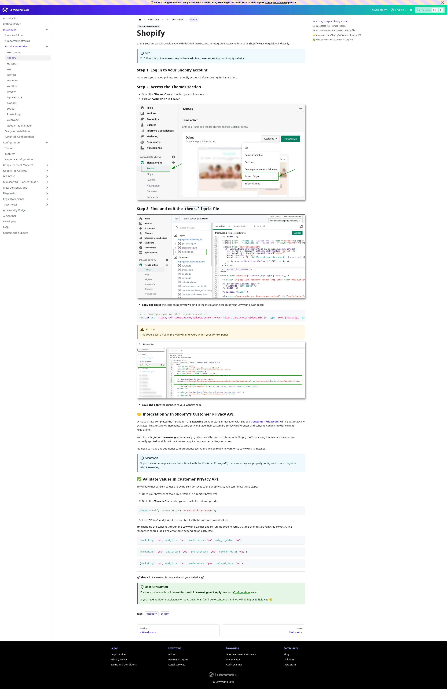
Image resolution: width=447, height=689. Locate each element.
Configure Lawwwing (277, 2)
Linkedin (289, 659)
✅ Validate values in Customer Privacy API (333, 39)
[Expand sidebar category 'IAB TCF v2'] (47, 176)
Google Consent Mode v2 (241, 654)
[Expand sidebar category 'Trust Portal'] (47, 204)
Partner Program (178, 659)
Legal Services (176, 664)
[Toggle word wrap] (295, 314)
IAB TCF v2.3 (233, 659)
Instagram (290, 664)
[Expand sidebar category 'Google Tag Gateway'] (47, 170)
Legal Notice (118, 654)
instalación (151, 613)
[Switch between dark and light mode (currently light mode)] (410, 10)
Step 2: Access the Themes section (329, 26)
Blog (286, 654)
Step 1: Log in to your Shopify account (330, 21)
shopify (165, 613)
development (379, 10)
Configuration (241, 592)
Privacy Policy (119, 659)
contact (221, 599)
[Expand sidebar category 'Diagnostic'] (47, 193)
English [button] (399, 10)
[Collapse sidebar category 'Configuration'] (47, 142)
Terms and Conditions (124, 664)
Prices (171, 654)
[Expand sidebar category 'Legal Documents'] (47, 198)
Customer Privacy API (266, 421)
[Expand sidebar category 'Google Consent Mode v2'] (47, 165)
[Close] (442, 2)
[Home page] (140, 19)
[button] (26, 29)
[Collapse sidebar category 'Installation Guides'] (47, 46)
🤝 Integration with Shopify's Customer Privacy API (337, 35)
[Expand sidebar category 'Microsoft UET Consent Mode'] (47, 182)
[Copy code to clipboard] (301, 314)
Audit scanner (234, 664)
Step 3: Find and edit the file (334, 30)
